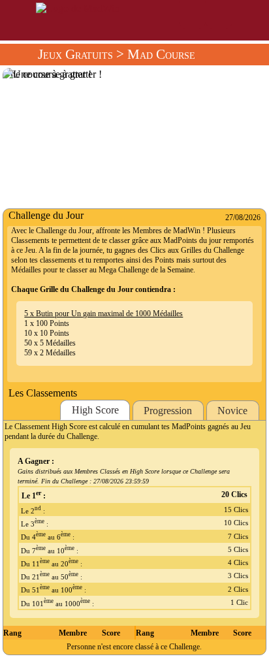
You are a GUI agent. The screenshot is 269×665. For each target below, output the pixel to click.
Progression (168, 410)
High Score (95, 410)
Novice (232, 410)
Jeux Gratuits (75, 54)
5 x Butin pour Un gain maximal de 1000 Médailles (103, 313)
